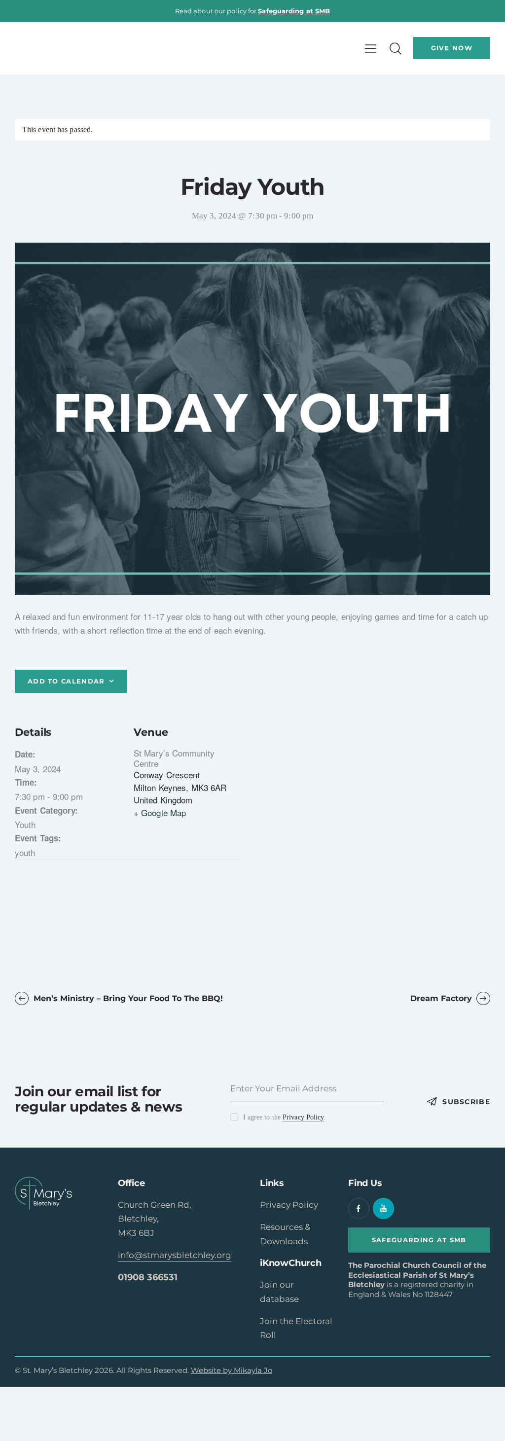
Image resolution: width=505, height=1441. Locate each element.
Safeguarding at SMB (294, 11)
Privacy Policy (303, 1117)
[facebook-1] (358, 1208)
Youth (25, 824)
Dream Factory (442, 998)
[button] (370, 48)
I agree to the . (284, 1117)
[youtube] (383, 1208)
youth (25, 852)
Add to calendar (66, 681)
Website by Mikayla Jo (231, 1370)
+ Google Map (160, 812)
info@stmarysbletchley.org (174, 1255)
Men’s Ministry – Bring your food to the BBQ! (127, 998)
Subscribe (466, 1101)
